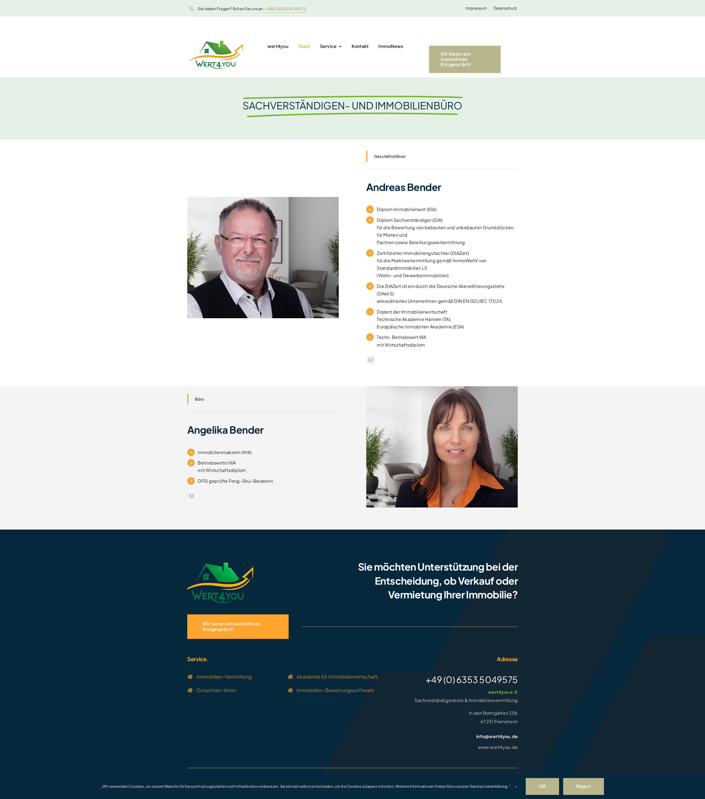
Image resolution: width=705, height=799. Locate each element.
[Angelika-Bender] (442, 388)
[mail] (370, 359)
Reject (583, 786)
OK (542, 786)
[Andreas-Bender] (263, 199)
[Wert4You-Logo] (215, 43)
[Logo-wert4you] (220, 565)
